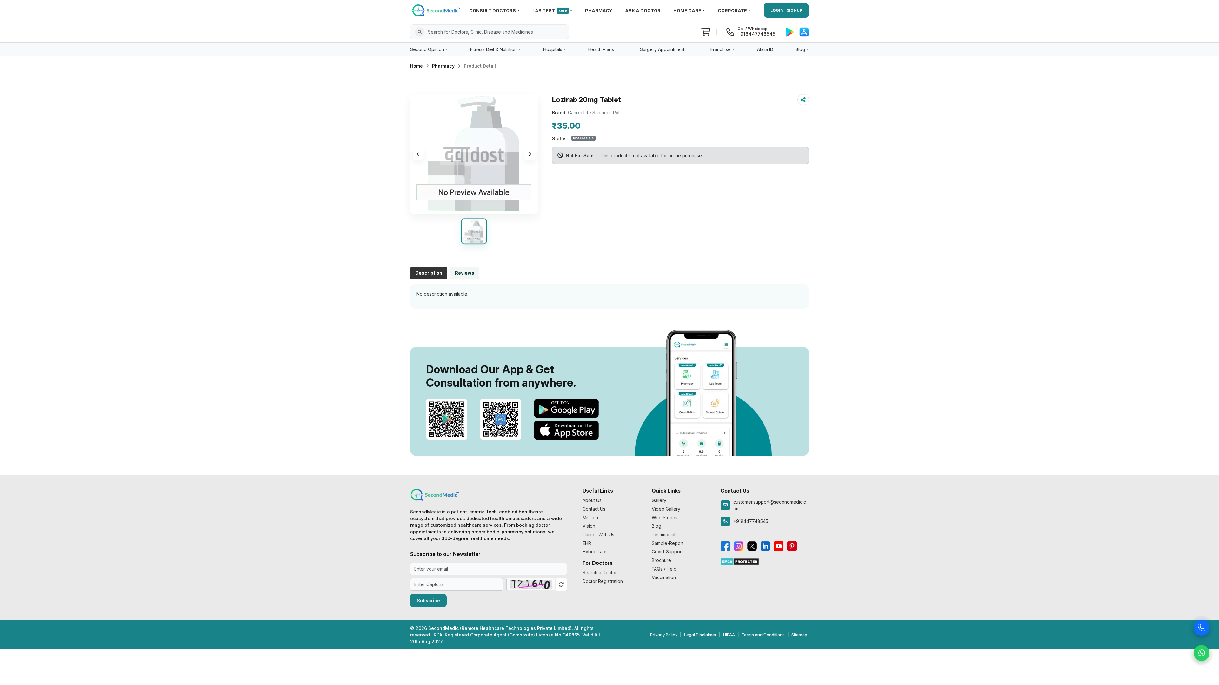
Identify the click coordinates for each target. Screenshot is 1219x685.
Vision (589, 526)
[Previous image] (418, 154)
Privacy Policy (663, 634)
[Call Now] (1201, 628)
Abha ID (765, 49)
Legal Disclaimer (700, 634)
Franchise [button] (720, 49)
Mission (590, 517)
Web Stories (664, 517)
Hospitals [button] (552, 49)
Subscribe (428, 600)
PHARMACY (598, 10)
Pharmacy (443, 65)
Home (416, 65)
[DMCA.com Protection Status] (740, 561)
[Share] (803, 99)
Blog (656, 526)
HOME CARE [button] (687, 10)
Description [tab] (428, 273)
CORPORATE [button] (732, 10)
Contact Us (594, 509)
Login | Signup (786, 10)
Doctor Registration (603, 581)
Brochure (661, 560)
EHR (587, 543)
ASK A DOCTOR (643, 10)
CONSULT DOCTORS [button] (492, 10)
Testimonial (663, 534)
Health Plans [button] (601, 49)
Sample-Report (667, 543)
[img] (474, 154)
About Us (592, 500)
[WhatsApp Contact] (1201, 654)
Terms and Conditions (763, 634)
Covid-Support (667, 551)
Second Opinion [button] (427, 49)
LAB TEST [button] (549, 10)
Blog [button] (800, 49)
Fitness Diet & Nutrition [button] (493, 49)
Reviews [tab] (464, 273)
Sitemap (799, 634)
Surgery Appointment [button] (662, 49)
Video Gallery (666, 509)
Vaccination (664, 577)
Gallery (659, 500)
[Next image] (530, 154)
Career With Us (598, 534)
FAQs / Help (664, 568)
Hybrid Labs (595, 551)
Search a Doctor (600, 572)
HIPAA (729, 634)
